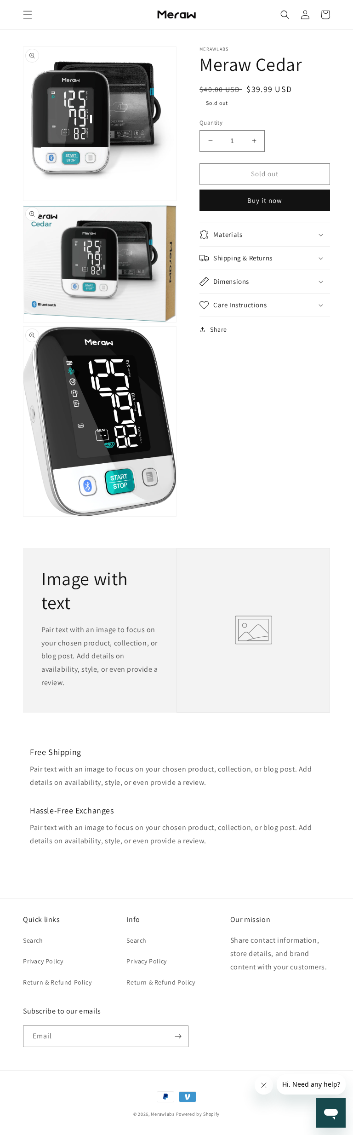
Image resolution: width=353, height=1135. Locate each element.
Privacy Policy (43, 961)
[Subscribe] (178, 1036)
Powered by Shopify (198, 1114)
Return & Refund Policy (57, 982)
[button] (27, 15)
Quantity (210, 123)
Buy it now (264, 200)
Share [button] (218, 329)
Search (33, 940)
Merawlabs (162, 1114)
